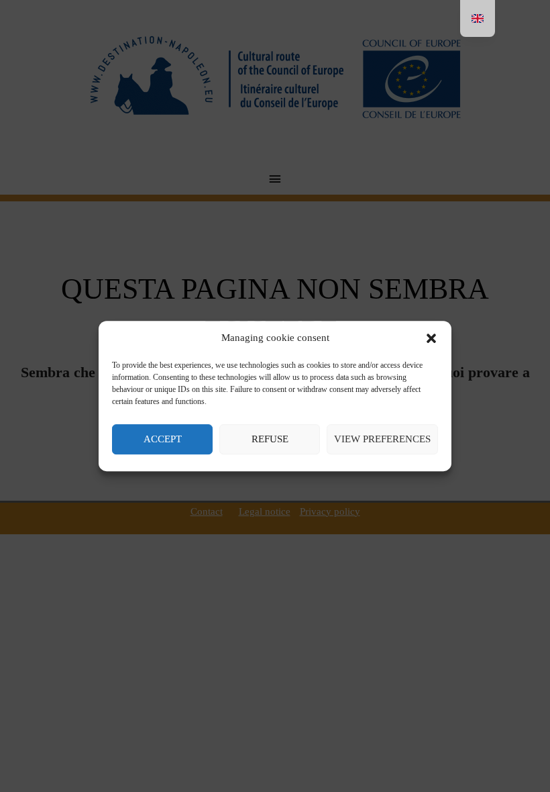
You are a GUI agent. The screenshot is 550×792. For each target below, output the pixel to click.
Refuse (270, 439)
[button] (431, 338)
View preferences (382, 439)
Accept (163, 439)
